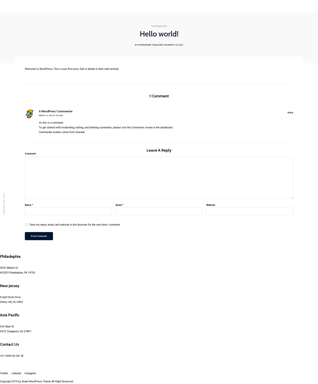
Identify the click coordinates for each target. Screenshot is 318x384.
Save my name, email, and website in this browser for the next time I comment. (75, 224)
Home (3, 28)
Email (119, 205)
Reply (290, 112)
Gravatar (80, 132)
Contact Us (27, 28)
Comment (30, 153)
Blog (37, 28)
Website (210, 205)
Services (13, 28)
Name (28, 205)
